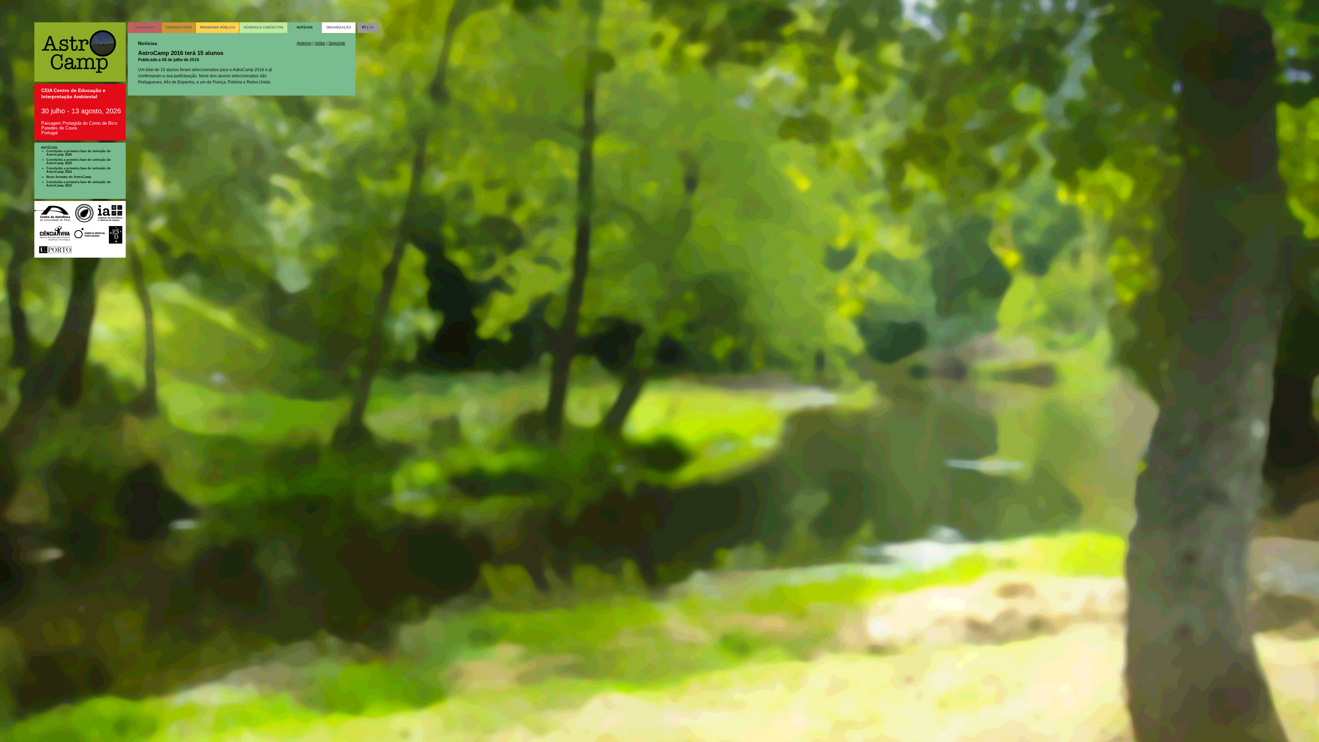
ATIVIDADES (145, 27)
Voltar (320, 43)
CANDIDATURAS (179, 27)
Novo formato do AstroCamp (68, 177)
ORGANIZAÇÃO (338, 27)
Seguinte (336, 43)
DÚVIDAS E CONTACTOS (263, 27)
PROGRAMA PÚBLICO (217, 27)
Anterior (304, 43)
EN (371, 27)
